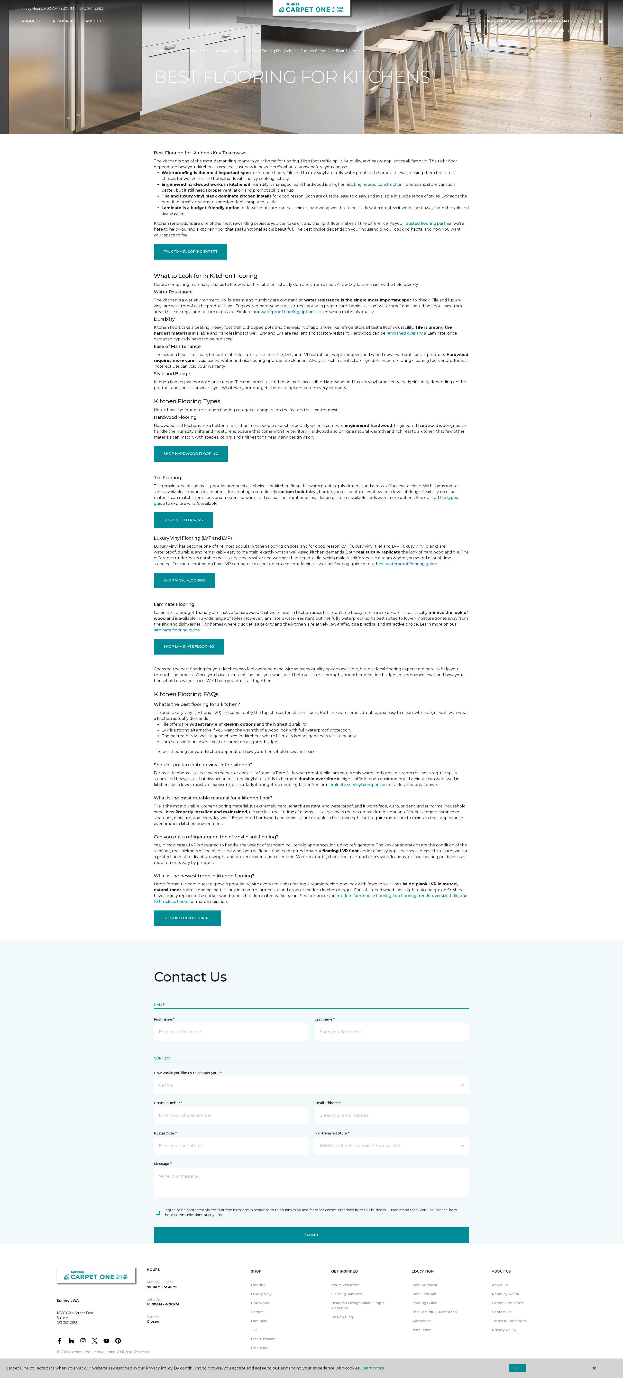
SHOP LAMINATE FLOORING (189, 646)
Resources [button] (64, 21)
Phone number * (168, 1103)
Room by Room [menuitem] (505, 1294)
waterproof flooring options (288, 311)
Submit (311, 1235)
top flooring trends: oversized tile (425, 895)
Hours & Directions (500, 21)
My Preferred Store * (331, 1133)
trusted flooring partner (428, 223)
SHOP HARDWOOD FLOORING (191, 453)
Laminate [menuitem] (259, 1321)
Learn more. (373, 1368)
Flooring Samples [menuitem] (346, 1294)
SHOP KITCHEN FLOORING (187, 918)
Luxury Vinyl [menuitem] (262, 1294)
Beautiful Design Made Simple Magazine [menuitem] (358, 1305)
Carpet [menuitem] (257, 1312)
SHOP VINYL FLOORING (185, 580)
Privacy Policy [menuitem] (504, 1330)
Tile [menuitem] (254, 1330)
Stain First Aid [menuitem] (424, 1294)
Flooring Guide (195, 51)
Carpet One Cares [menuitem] (507, 1303)
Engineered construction (378, 184)
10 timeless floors (171, 901)
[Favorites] (591, 21)
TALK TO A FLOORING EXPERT (191, 251)
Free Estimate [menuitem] (263, 1339)
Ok (517, 1368)
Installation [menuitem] (421, 1330)
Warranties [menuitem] (421, 1321)
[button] (582, 21)
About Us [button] (95, 21)
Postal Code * (165, 1133)
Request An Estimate (550, 21)
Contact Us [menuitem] (501, 1312)
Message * (162, 1163)
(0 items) (601, 21)
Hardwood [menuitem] (260, 1303)
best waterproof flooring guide (406, 564)
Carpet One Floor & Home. (93, 1352)
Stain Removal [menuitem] (424, 1285)
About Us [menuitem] (500, 1285)
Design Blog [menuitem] (342, 1317)
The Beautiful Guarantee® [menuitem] (435, 1312)
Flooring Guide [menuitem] (424, 1303)
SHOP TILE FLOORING (183, 520)
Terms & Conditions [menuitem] (509, 1321)
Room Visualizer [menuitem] (345, 1285)
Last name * (324, 1019)
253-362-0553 (91, 9)
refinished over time (406, 333)
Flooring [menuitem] (258, 1285)
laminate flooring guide (177, 630)
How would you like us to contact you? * (187, 1073)
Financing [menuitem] (259, 1348)
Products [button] (32, 21)
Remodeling (226, 51)
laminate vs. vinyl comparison (358, 784)
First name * (164, 1019)
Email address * (327, 1103)
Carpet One (164, 51)
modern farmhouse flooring (364, 895)
